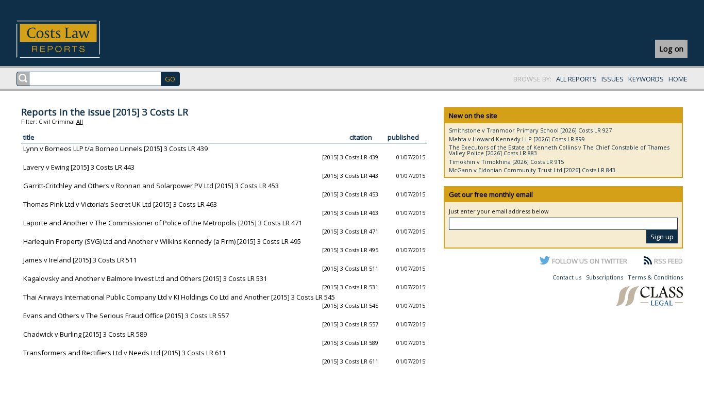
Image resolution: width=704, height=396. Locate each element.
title (29, 137)
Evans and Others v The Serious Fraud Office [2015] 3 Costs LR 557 (126, 315)
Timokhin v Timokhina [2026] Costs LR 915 (506, 162)
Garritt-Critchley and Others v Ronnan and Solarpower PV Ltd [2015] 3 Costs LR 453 (151, 185)
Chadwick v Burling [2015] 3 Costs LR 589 (85, 334)
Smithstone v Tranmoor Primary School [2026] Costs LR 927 (530, 130)
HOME (678, 79)
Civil (44, 121)
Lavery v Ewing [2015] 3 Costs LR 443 (79, 167)
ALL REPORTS (576, 79)
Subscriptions (604, 277)
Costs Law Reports (70, 39)
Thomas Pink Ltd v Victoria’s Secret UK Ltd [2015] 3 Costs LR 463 (120, 204)
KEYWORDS (646, 79)
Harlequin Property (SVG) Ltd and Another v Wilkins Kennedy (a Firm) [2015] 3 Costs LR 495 (162, 241)
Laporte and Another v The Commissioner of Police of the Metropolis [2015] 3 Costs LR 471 (162, 222)
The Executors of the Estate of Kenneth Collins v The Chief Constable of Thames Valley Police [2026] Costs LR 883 (559, 150)
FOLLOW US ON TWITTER (589, 261)
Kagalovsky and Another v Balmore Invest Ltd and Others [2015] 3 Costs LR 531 (145, 278)
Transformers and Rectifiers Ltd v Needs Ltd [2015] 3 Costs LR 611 (124, 352)
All (79, 121)
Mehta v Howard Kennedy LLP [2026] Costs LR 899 (517, 139)
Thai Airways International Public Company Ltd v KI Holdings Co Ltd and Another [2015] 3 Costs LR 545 (179, 297)
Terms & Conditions (655, 277)
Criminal (63, 121)
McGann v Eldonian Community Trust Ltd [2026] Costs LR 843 (532, 170)
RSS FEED (668, 261)
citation (360, 137)
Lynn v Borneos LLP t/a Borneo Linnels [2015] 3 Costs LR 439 (115, 148)
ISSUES (612, 79)
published (403, 137)
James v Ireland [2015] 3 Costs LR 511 (80, 260)
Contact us (566, 277)
